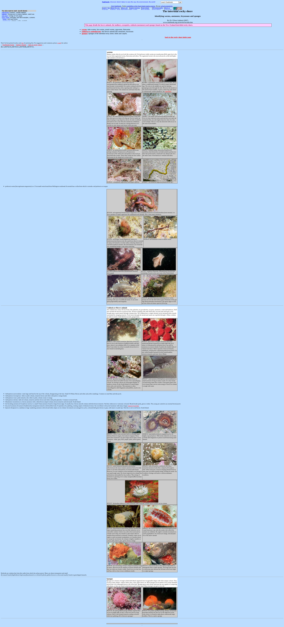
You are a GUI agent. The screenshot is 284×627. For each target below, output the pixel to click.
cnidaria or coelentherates (91, 31)
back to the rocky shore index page (178, 37)
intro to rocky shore (35, 45)
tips (22, 43)
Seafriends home (8, 45)
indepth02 (168, 91)
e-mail (59, 43)
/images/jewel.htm (133, 406)
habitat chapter (21, 45)
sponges (85, 33)
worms (84, 29)
